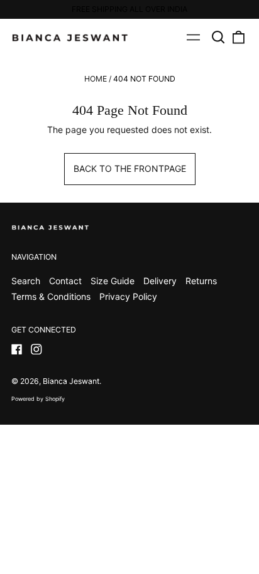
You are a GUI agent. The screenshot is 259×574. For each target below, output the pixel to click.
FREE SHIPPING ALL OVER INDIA (129, 9)
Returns (201, 280)
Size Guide (113, 280)
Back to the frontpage (130, 168)
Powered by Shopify (38, 398)
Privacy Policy (128, 296)
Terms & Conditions (51, 296)
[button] (219, 38)
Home (95, 78)
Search (25, 280)
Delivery (160, 280)
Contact (65, 280)
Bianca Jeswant (71, 381)
